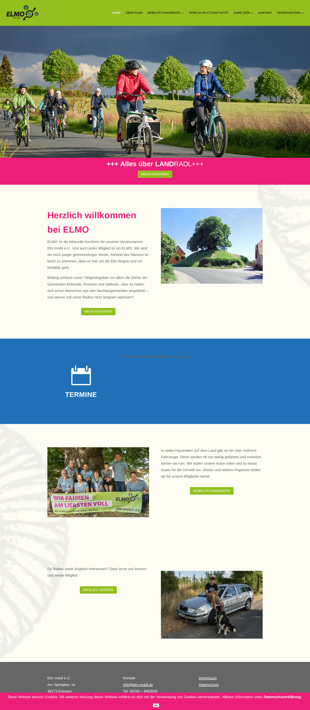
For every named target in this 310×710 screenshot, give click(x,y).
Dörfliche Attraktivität (209, 13)
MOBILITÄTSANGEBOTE (211, 491)
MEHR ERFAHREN (155, 174)
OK (156, 705)
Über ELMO (134, 13)
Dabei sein (242, 13)
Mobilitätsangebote (164, 13)
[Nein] (305, 701)
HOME (116, 13)
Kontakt (265, 13)
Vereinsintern (289, 13)
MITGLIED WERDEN (98, 590)
